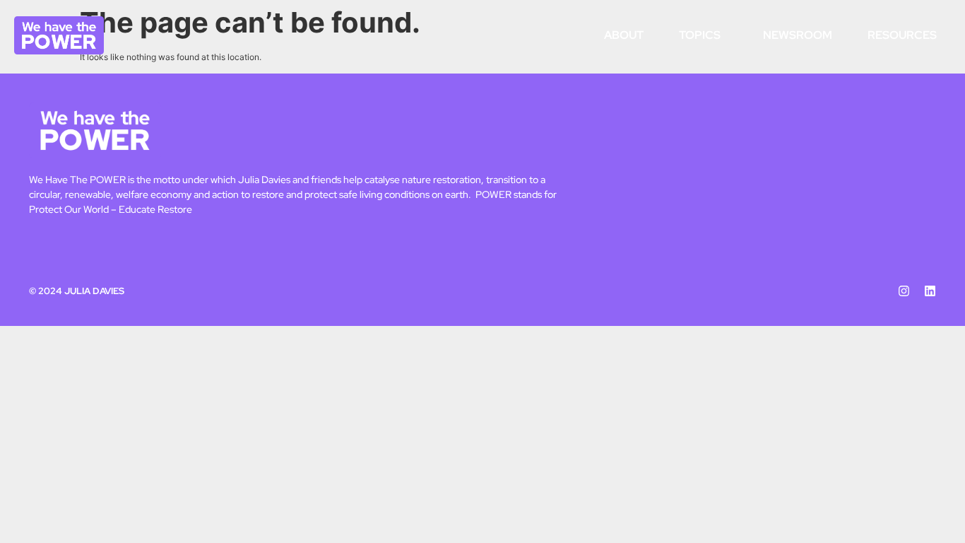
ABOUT (624, 35)
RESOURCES (902, 35)
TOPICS (700, 35)
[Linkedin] (930, 291)
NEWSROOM (797, 35)
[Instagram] (904, 291)
